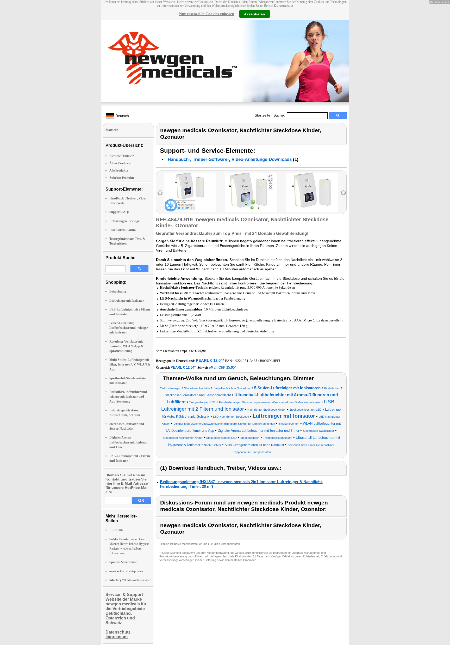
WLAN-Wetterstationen (130, 580)
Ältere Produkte (120, 163)
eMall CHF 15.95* (222, 367)
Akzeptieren (254, 14)
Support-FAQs (119, 212)
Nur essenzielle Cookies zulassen (206, 14)
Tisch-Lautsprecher (126, 571)
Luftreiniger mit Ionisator (126, 300)
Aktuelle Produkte (121, 156)
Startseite (262, 115)
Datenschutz (283, 6)
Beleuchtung (117, 291)
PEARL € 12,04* (210, 360)
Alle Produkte (118, 170)
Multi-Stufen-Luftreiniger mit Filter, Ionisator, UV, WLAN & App (129, 364)
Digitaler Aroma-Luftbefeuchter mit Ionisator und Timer (128, 442)
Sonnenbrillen (123, 562)
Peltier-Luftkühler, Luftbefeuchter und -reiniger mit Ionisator (128, 327)
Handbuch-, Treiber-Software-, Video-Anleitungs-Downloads (230, 159)
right (343, 192)
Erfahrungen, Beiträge (124, 221)
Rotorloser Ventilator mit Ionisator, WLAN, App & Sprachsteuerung (126, 346)
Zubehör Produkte (121, 178)
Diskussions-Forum (122, 230)
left (160, 192)
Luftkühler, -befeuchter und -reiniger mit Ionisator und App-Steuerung (129, 396)
